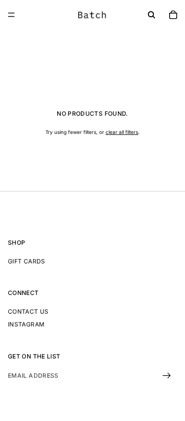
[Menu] (11, 14)
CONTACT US (28, 311)
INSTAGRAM (26, 324)
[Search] (151, 15)
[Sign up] (166, 375)
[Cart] (173, 15)
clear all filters (122, 132)
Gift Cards (26, 260)
